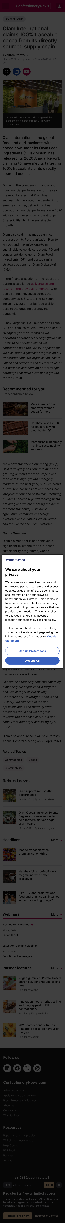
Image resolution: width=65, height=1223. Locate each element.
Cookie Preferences (32, 651)
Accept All (32, 660)
